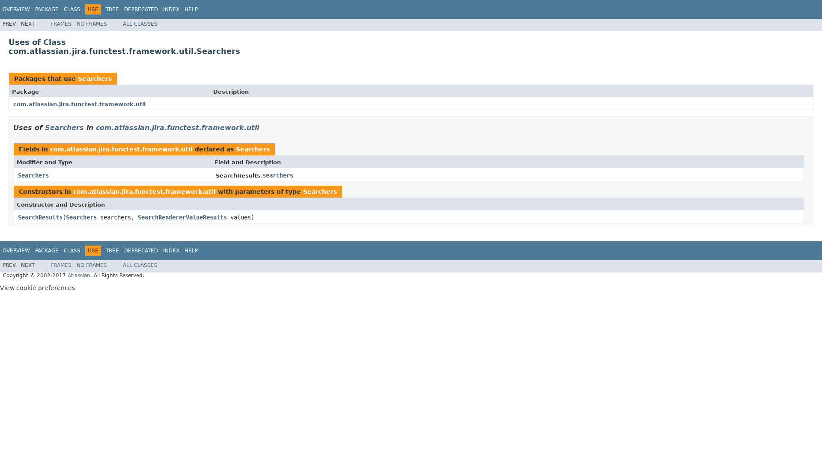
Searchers (95, 78)
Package (47, 9)
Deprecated (141, 9)
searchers (277, 175)
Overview (16, 9)
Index (171, 9)
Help (191, 9)
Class (72, 9)
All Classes (140, 24)
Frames (61, 24)
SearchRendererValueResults (182, 217)
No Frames (92, 24)
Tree (112, 9)
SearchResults (40, 217)
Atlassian (79, 275)
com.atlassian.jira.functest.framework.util (79, 104)
